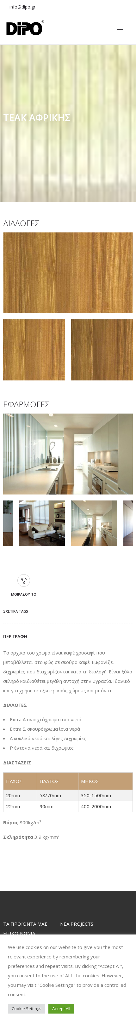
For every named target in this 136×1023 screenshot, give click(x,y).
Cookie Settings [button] (26, 1008)
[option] (68, 274)
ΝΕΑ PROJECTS (76, 924)
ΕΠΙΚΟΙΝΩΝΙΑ (19, 933)
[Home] (25, 33)
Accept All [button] (61, 1008)
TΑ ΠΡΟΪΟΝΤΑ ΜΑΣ (25, 924)
